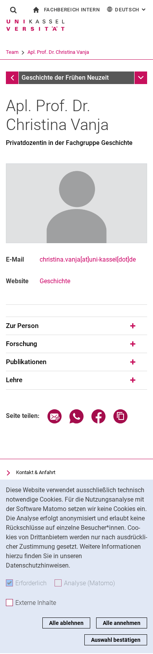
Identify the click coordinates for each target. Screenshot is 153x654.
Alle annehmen (121, 623)
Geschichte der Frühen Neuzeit (65, 77)
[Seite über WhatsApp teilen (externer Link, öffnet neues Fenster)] (76, 421)
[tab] (76, 326)
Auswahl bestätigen (115, 640)
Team (12, 52)
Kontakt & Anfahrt (35, 472)
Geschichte (55, 281)
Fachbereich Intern (72, 10)
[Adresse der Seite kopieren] (120, 421)
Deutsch (131, 10)
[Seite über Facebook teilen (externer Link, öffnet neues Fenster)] (98, 421)
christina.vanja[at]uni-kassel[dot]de (88, 259)
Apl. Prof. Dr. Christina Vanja (58, 52)
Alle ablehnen (66, 623)
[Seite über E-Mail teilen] (54, 421)
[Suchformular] (13, 10)
